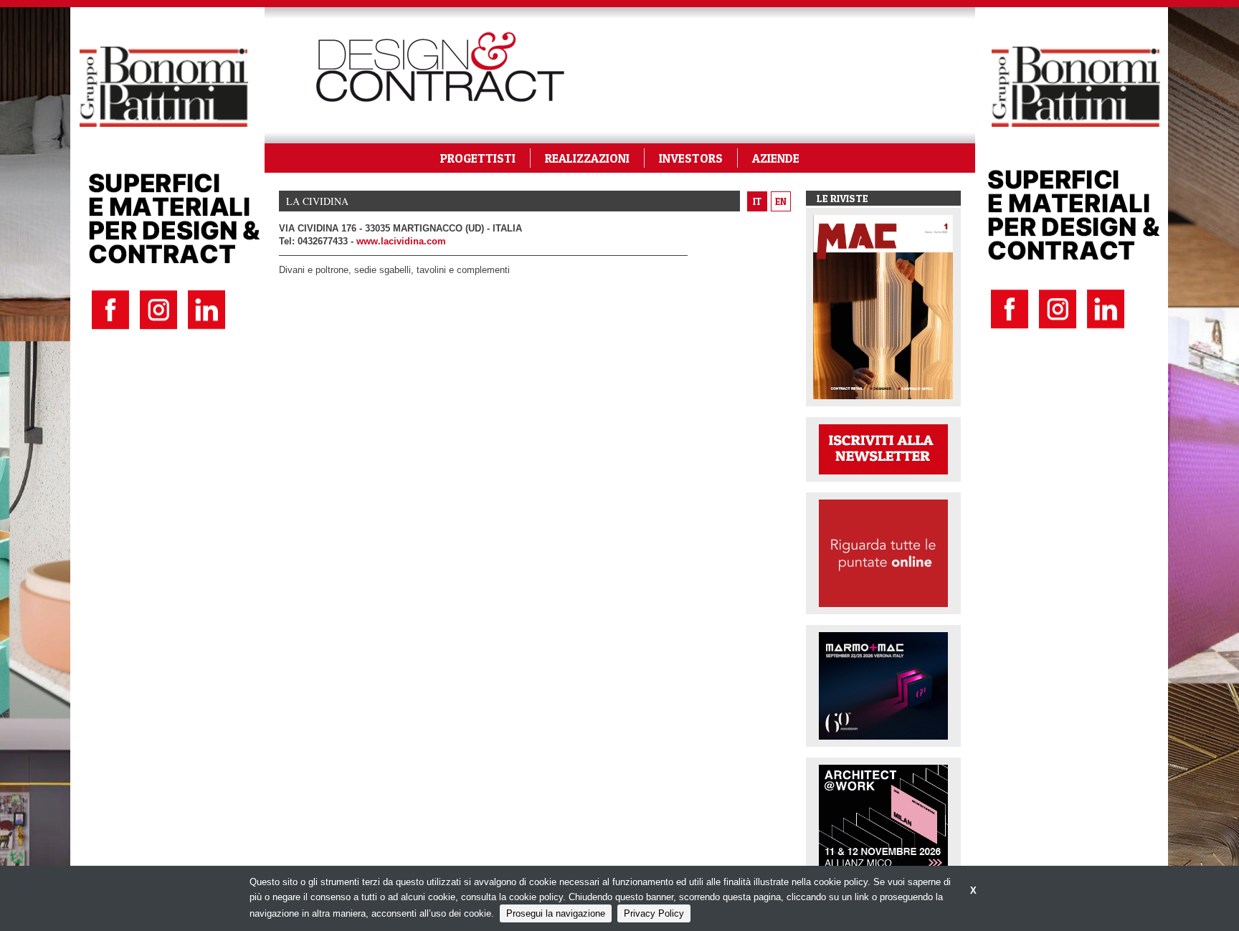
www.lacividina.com (401, 241)
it (757, 201)
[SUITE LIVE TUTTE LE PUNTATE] (883, 552)
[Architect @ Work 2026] (883, 817)
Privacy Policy (654, 913)
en (781, 201)
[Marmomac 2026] (883, 685)
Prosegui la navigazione (555, 913)
